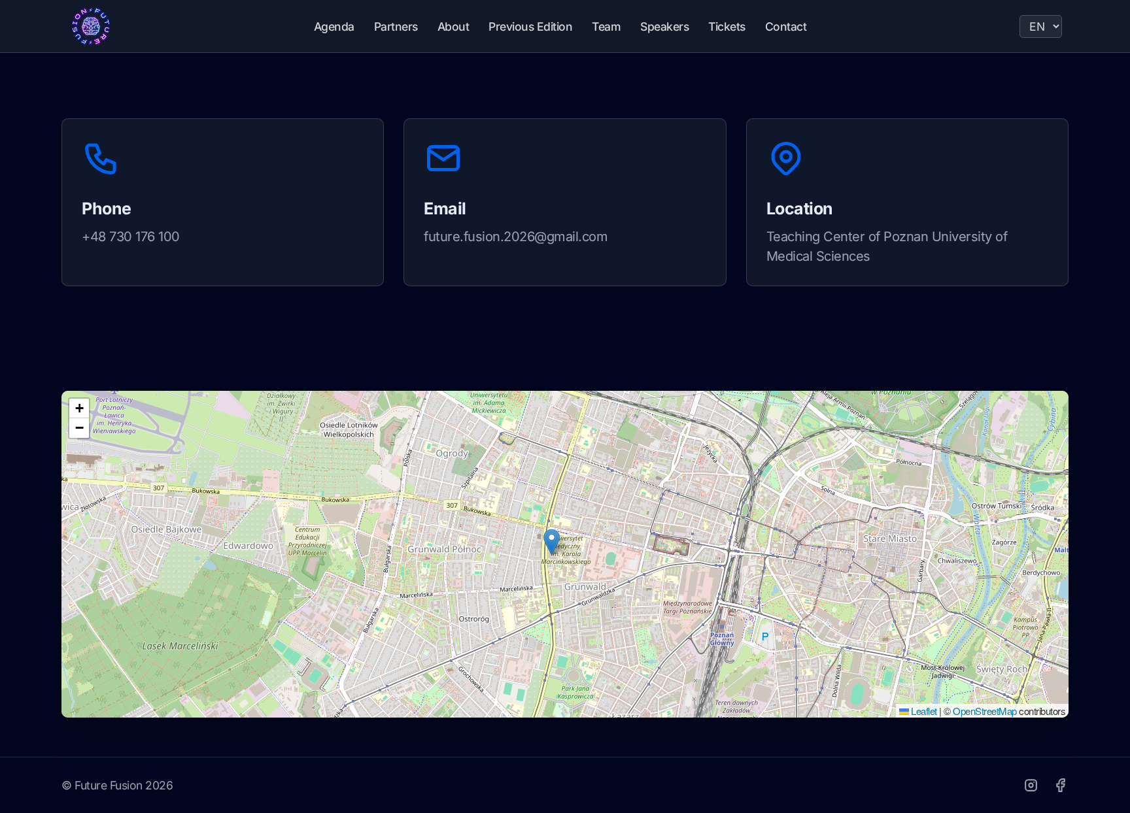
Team (606, 26)
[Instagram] (1031, 785)
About (453, 26)
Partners (396, 26)
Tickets (726, 26)
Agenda (334, 26)
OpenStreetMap (985, 711)
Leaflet (923, 711)
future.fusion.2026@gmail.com (516, 236)
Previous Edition (530, 26)
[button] (551, 542)
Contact (786, 26)
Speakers (664, 26)
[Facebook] (1060, 785)
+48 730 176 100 (131, 236)
